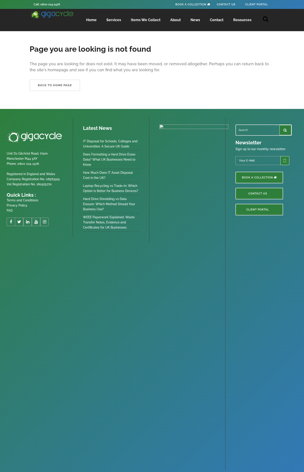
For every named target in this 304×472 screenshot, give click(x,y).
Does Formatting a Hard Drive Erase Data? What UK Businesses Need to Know (109, 159)
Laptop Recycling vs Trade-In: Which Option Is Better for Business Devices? (110, 188)
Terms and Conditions (22, 200)
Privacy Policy (17, 205)
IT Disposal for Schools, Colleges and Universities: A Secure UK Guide (110, 143)
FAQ (9, 210)
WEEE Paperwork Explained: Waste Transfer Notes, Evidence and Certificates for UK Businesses (109, 222)
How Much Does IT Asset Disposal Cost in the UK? (108, 175)
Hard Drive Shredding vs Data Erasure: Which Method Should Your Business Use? (109, 204)
